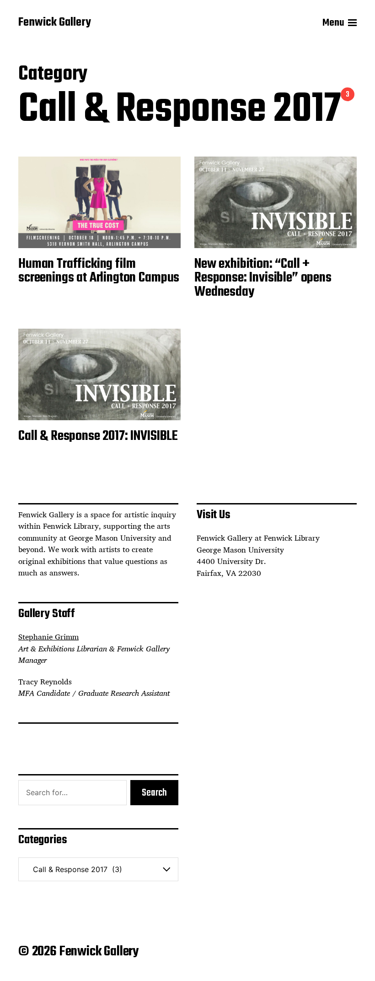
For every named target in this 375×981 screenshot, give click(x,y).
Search (154, 793)
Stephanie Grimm (48, 637)
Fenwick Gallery (54, 23)
